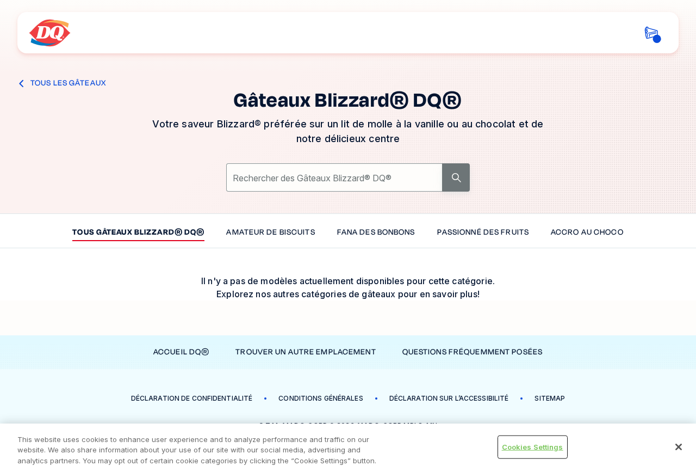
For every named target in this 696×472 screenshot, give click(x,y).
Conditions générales (320, 398)
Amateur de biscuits (270, 233)
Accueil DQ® (181, 352)
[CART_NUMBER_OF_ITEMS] (651, 33)
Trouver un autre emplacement (305, 352)
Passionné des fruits (483, 233)
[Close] (679, 447)
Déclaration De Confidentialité (192, 398)
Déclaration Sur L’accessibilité (449, 398)
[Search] (456, 177)
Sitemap (550, 398)
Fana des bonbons (376, 233)
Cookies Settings (532, 446)
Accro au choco (587, 233)
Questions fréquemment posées (472, 352)
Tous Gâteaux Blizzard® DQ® (138, 233)
